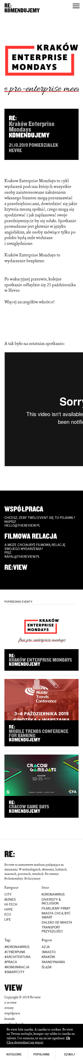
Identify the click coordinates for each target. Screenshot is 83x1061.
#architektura (17, 957)
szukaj (69, 1054)
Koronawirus (53, 894)
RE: (8, 5)
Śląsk (47, 967)
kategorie (13, 1054)
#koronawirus (16, 947)
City (8, 894)
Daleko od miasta (57, 922)
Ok (68, 1038)
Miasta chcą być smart (56, 915)
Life (7, 920)
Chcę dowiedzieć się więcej (25, 1042)
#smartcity (14, 972)
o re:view (10, 1002)
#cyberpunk (14, 952)
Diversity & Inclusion (51, 901)
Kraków (48, 957)
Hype (8, 910)
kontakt (9, 1018)
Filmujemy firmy (56, 908)
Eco (7, 914)
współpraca (12, 1013)
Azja (46, 947)
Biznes (10, 899)
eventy (9, 1007)
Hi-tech (10, 904)
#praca (10, 962)
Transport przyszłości (52, 929)
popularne (41, 1054)
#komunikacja (16, 967)
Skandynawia (53, 962)
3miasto (49, 952)
